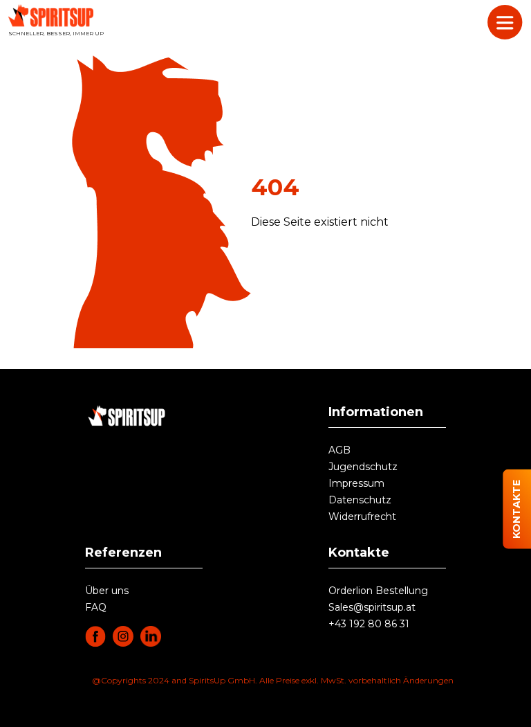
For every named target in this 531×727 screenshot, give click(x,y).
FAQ (95, 607)
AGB (339, 450)
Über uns (107, 590)
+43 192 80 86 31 (368, 624)
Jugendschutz (363, 466)
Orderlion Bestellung (378, 590)
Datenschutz (359, 500)
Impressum (356, 483)
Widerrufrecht (362, 516)
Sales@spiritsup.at (372, 607)
